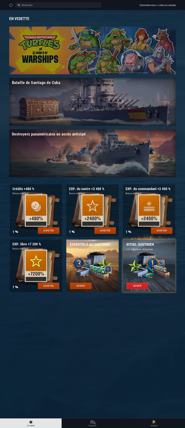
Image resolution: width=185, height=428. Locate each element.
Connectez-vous (148, 5)
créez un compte (167, 5)
